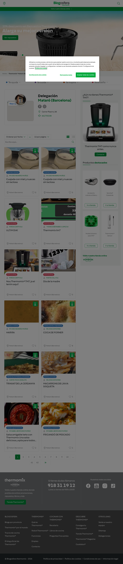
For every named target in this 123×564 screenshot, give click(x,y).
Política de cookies (41, 68)
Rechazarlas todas (66, 75)
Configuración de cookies (37, 75)
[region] (62, 69)
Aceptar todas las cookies (85, 75)
